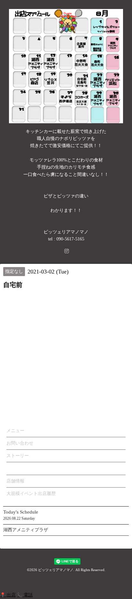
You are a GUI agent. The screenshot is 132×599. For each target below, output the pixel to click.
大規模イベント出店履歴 (31, 493)
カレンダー (17, 468)
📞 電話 (25, 595)
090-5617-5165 (70, 239)
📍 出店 (8, 595)
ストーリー (17, 455)
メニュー (15, 430)
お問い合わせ (19, 443)
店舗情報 (15, 481)
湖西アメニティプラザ (25, 529)
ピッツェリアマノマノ (55, 570)
